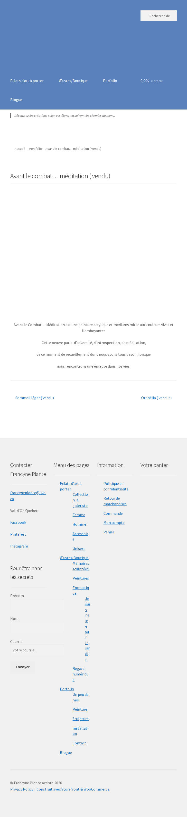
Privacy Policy (21, 789)
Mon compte (114, 522)
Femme (79, 514)
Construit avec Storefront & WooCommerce (73, 789)
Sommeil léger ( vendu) (34, 398)
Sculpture (81, 718)
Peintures (81, 578)
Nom (14, 618)
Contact (79, 743)
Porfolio (110, 80)
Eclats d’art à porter (27, 80)
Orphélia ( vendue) (156, 398)
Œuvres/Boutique (73, 80)
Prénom (17, 595)
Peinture (80, 709)
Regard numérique (80, 674)
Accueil (20, 148)
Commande (113, 513)
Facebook (18, 522)
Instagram (19, 546)
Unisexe (79, 548)
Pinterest (18, 534)
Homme (79, 524)
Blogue (16, 99)
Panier (108, 532)
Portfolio (35, 148)
